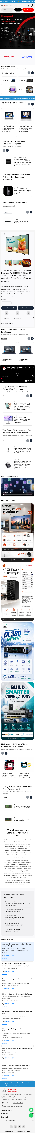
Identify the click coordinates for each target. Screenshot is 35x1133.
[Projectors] (26, 90)
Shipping (11, 286)
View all (7, 212)
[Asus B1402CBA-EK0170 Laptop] (26, 350)
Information (5, 1117)
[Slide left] (29, 72)
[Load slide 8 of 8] (24, 46)
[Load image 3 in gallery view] (26, 263)
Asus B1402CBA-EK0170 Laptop (24, 360)
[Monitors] (9, 90)
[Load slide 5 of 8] (16, 46)
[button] (2, 5)
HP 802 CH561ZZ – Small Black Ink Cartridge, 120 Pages (25, 775)
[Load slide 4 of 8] (14, 46)
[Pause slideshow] (29, 46)
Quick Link (4, 1114)
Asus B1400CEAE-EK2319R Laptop (7, 360)
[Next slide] (26, 46)
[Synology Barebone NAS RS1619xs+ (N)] (8, 221)
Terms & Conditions (8, 1120)
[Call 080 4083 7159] (31, 1115)
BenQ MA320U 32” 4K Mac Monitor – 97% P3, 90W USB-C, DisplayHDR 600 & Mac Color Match (22, 420)
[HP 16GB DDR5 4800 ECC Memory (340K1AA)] (8, 819)
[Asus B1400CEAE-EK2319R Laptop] (9, 350)
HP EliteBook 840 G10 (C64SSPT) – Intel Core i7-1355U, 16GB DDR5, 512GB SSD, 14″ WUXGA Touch (25, 128)
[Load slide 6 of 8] (18, 46)
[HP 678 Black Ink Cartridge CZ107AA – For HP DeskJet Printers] (9, 764)
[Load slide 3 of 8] (12, 46)
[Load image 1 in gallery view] (8, 263)
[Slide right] (32, 72)
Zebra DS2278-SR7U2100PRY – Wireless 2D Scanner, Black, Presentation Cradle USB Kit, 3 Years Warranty (22, 451)
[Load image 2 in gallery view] (17, 263)
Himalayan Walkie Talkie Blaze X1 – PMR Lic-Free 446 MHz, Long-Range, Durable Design (22, 191)
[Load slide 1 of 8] (8, 46)
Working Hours (6, 1110)
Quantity (3, 299)
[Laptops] (9, 81)
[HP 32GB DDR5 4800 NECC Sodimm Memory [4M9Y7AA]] (8, 806)
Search (19, 9)
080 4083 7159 (9, 956)
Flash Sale (29, 10)
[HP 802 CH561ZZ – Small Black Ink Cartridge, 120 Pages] (26, 764)
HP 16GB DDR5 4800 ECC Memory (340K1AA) (21, 819)
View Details (4, 958)
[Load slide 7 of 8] (21, 46)
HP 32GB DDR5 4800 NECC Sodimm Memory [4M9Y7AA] (22, 807)
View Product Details (7, 323)
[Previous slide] (5, 46)
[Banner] (9, 57)
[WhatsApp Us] (31, 1110)
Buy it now (25, 308)
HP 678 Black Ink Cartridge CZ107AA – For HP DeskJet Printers (9, 775)
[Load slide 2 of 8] (10, 46)
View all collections (7, 73)
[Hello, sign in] (28, 5)
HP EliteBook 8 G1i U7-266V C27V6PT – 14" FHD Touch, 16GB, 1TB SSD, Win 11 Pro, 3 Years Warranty (9, 128)
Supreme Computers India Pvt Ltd (20, 1131)
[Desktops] (26, 81)
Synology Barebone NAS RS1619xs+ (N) (21, 221)
